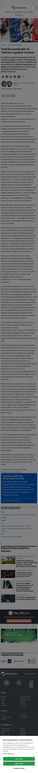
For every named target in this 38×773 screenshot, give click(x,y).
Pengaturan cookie (19, 768)
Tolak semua (19, 759)
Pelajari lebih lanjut (8, 753)
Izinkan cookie (19, 763)
